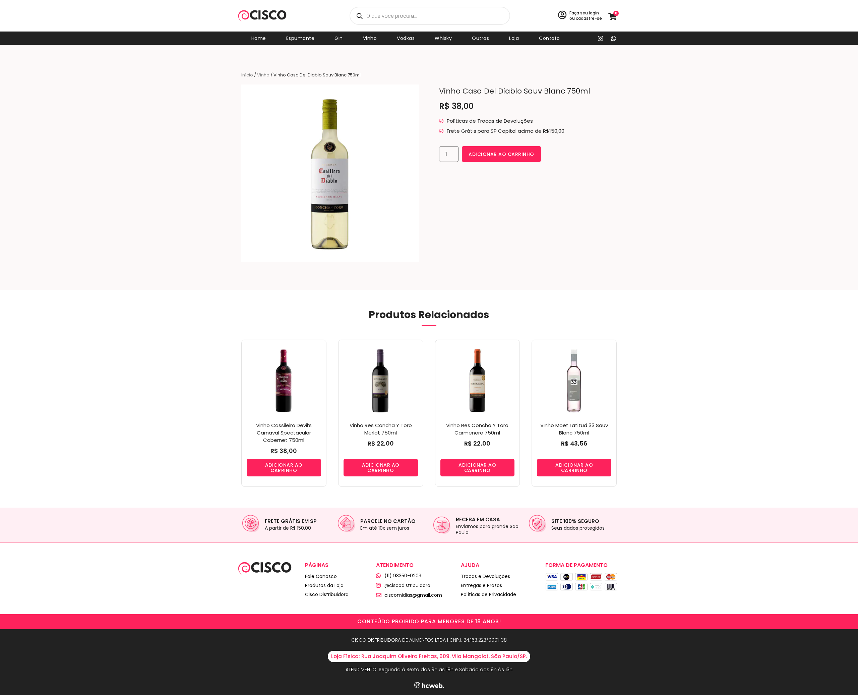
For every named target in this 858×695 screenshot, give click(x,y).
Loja (514, 38)
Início (247, 75)
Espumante (300, 38)
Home (258, 38)
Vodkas (406, 38)
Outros (480, 38)
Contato (549, 38)
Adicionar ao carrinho (501, 154)
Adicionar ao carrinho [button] (284, 468)
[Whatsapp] (613, 38)
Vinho (370, 38)
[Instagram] (600, 38)
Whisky (443, 38)
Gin (338, 38)
